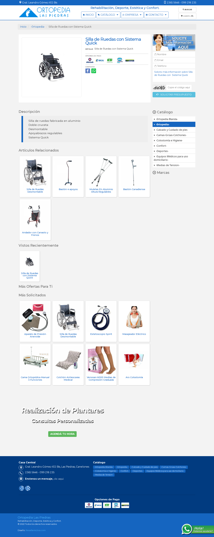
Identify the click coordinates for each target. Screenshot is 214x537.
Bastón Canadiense (134, 189)
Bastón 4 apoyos (68, 189)
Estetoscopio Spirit (101, 334)
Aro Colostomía (134, 377)
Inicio (23, 26)
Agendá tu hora (62, 433)
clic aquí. (44, 478)
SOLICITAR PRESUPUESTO (175, 94)
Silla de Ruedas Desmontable (35, 190)
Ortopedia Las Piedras (34, 517)
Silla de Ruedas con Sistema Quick (29, 275)
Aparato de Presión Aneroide (35, 335)
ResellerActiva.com (36, 530)
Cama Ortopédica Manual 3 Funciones (35, 378)
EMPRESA (132, 14)
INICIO (89, 14)
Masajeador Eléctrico (134, 334)
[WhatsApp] (93, 70)
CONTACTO (156, 14)
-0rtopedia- (37, 26)
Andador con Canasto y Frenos (35, 233)
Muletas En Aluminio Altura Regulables (101, 190)
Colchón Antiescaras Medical (68, 378)
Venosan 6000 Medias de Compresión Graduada (101, 378)
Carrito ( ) (188, 16)
